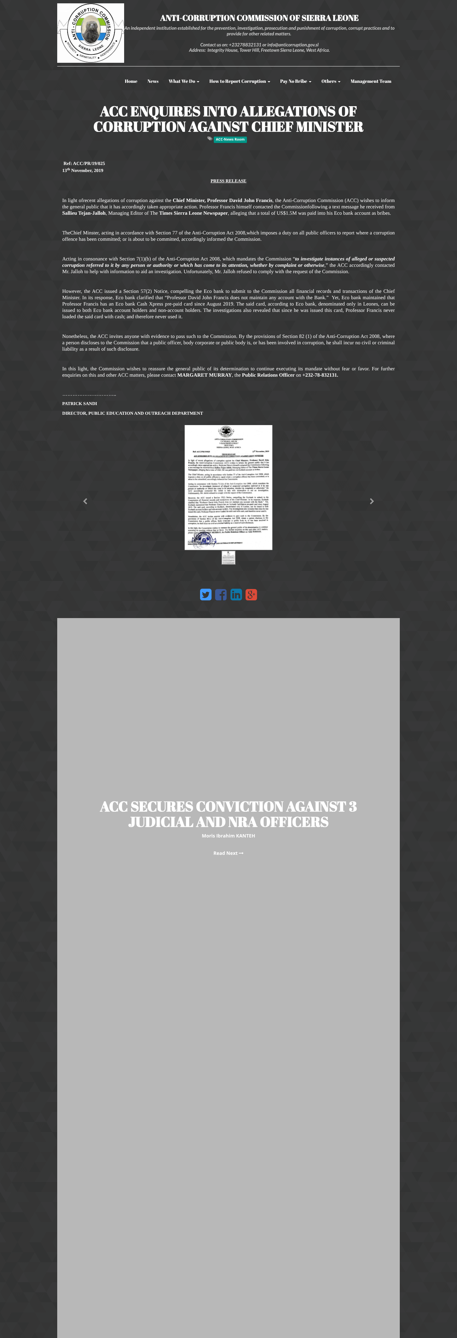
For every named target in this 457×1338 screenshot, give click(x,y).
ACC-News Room (230, 139)
